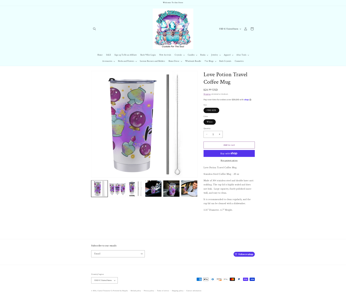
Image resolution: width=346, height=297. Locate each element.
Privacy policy (149, 291)
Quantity (207, 128)
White (210, 121)
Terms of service (163, 291)
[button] (94, 29)
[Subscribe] (141, 253)
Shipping (207, 94)
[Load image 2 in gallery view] (117, 188)
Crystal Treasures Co (105, 291)
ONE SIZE (211, 110)
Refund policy (136, 291)
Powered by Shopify (120, 291)
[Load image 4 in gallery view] (153, 188)
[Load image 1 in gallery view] (99, 188)
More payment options (229, 160)
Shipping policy (177, 291)
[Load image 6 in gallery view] (189, 188)
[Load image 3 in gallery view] (135, 188)
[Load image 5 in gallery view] (171, 188)
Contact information (193, 291)
